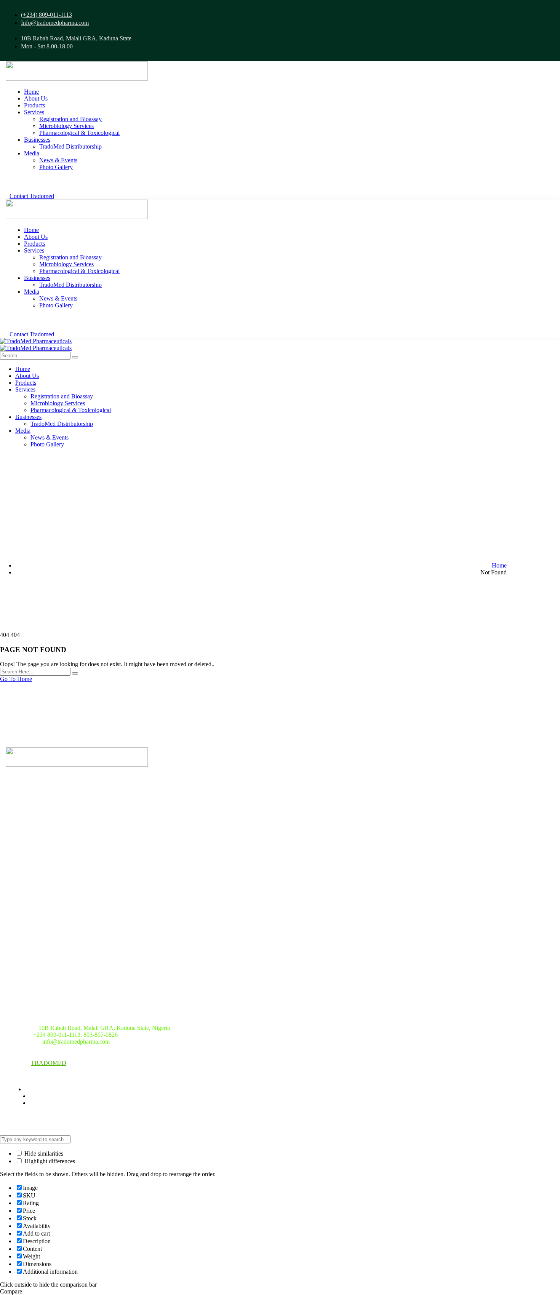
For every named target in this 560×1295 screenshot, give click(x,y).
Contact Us (26, 986)
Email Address (23, 1041)
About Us (24, 865)
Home (499, 565)
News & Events (33, 912)
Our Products (29, 880)
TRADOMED (48, 1063)
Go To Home (16, 679)
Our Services (29, 896)
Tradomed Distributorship (47, 970)
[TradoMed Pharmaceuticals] (36, 341)
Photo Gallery (30, 954)
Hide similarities (43, 1153)
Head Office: (21, 1028)
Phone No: (19, 1034)
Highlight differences (49, 1161)
